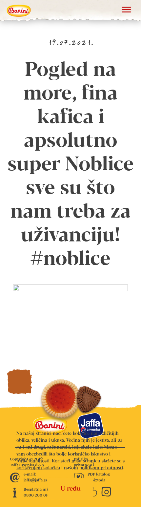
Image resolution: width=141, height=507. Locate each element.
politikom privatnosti (101, 468)
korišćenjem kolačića (38, 468)
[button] (126, 10)
